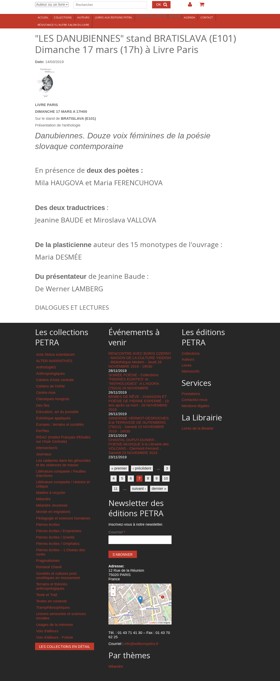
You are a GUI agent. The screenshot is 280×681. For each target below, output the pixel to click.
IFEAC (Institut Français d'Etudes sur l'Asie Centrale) (63, 439)
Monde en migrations (53, 512)
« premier (119, 468)
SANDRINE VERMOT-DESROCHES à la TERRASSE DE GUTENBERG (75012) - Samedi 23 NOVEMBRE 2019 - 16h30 (138, 424)
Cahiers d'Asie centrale (55, 380)
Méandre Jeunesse (51, 505)
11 (116, 489)
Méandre (43, 499)
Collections (63, 17)
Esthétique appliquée (53, 418)
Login (188, 6)
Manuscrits (190, 371)
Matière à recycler (50, 493)
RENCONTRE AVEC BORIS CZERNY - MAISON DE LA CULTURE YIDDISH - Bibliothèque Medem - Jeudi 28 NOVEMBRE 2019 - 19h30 (139, 359)
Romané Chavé (49, 567)
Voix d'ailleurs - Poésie (54, 637)
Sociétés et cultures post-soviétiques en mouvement (58, 575)
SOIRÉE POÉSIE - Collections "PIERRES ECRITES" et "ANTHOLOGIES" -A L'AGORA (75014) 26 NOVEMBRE (133, 381)
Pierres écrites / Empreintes (58, 531)
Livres (186, 365)
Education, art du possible (57, 412)
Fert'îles (42, 431)
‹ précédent (142, 468)
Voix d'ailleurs (47, 631)
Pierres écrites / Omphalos (58, 544)
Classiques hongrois (52, 399)
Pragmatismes (48, 561)
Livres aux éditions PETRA (113, 17)
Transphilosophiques (53, 607)
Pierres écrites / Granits (55, 537)
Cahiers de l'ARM (50, 386)
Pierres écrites (48, 525)
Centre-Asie (46, 393)
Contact (206, 17)
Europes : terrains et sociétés (60, 424)
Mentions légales (195, 406)
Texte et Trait (46, 595)
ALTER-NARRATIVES (54, 361)
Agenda (189, 17)
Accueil (43, 17)
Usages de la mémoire (54, 625)
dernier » (159, 489)
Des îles (42, 405)
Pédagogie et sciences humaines (63, 518)
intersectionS (46, 448)
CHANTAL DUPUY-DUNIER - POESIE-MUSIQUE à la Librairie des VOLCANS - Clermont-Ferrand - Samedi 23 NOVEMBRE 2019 (138, 446)
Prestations (191, 394)
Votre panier (200, 6)
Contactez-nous (194, 400)
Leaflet (152, 622)
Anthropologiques (50, 374)
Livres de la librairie (197, 428)
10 (166, 478)
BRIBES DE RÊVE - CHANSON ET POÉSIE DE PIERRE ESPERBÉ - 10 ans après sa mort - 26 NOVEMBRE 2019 (138, 403)
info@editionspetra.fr (141, 644)
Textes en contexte (51, 601)
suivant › (139, 489)
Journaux (43, 454)
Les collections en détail (64, 646)
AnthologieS (46, 367)
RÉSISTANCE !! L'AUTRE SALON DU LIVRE (63, 25)
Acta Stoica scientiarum (55, 354)
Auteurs (83, 17)
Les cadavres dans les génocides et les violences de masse (63, 463)
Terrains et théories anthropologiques (51, 586)
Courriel (116, 532)
